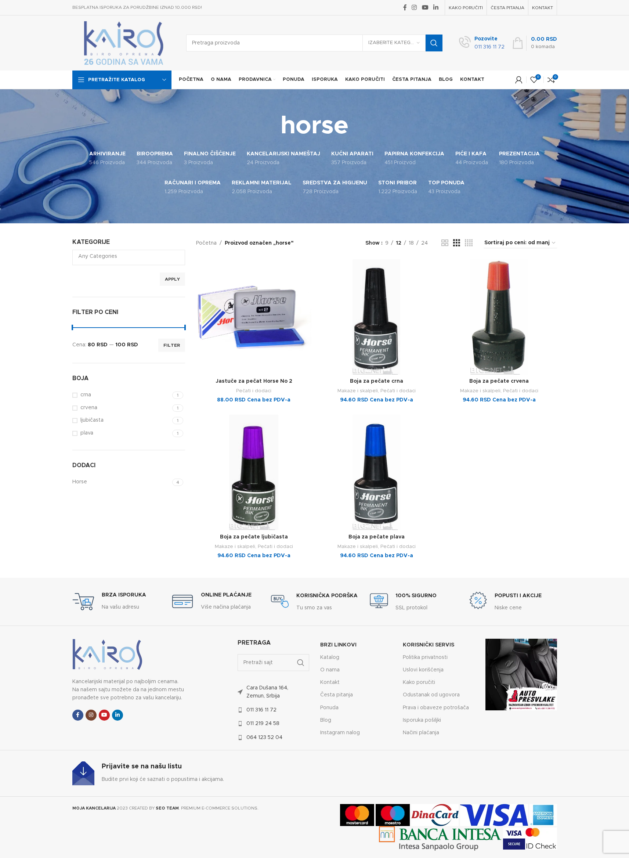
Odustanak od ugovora (431, 694)
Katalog (329, 657)
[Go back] (271, 126)
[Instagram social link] (414, 7)
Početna (206, 243)
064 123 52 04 (264, 737)
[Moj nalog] (518, 79)
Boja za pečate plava (376, 537)
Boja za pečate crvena (499, 381)
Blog (325, 720)
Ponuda (329, 707)
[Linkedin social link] (436, 7)
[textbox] (129, 256)
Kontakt (330, 682)
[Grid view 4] (469, 243)
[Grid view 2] (444, 243)
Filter (171, 345)
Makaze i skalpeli (357, 390)
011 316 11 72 (261, 710)
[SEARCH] (434, 43)
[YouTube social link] (425, 7)
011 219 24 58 (262, 723)
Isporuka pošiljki (422, 720)
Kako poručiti (419, 682)
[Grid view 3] (456, 243)
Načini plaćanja (421, 732)
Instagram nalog (340, 732)
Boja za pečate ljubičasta (254, 537)
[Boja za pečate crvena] (499, 317)
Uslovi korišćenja (423, 670)
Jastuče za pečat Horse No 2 (254, 381)
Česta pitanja (336, 694)
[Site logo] (123, 43)
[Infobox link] (482, 43)
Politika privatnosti (425, 657)
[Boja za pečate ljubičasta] (253, 472)
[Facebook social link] (405, 7)
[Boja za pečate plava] (376, 472)
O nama (330, 670)
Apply (172, 279)
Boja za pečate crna (376, 381)
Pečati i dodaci (253, 390)
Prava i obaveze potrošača (436, 707)
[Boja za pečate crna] (376, 317)
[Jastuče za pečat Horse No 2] (253, 317)
